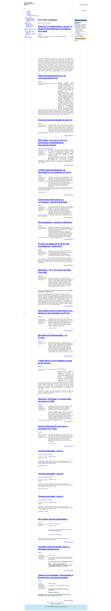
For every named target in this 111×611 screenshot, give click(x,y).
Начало (28, 11)
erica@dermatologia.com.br (56, 530)
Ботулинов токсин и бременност (53, 519)
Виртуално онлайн (80, 31)
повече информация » (68, 135)
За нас (28, 12)
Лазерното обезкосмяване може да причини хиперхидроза (54, 547)
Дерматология (28, 23)
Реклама (29, 13)
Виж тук (44, 465)
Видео (27, 34)
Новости (28, 32)
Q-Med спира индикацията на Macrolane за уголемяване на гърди (54, 171)
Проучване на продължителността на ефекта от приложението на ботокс (55, 311)
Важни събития (28, 17)
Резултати (83, 38)
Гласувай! (78, 38)
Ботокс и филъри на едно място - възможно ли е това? (53, 427)
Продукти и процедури (31, 33)
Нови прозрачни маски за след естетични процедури (52, 76)
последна (62, 602)
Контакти (29, 14)
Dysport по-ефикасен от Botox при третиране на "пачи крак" (53, 245)
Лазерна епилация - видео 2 (50, 473)
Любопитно (28, 26)
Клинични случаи (30, 25)
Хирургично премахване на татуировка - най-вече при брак (52, 200)
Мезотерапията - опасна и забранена (55, 222)
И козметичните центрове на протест (55, 120)
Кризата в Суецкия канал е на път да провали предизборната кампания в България (55, 28)
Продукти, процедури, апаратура (45, 148)
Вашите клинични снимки (31, 29)
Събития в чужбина (30, 20)
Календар (28, 21)
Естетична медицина (29, 31)
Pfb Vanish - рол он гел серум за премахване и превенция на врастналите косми (52, 142)
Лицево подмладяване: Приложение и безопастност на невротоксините (55, 576)
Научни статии (29, 24)
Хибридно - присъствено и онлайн (80, 33)
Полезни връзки (28, 37)
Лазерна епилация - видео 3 (50, 496)
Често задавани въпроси (32, 15)
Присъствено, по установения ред (79, 29)
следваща (58, 602)
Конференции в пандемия (78, 22)
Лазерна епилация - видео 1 (50, 451)
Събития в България (30, 18)
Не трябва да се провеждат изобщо (79, 36)
